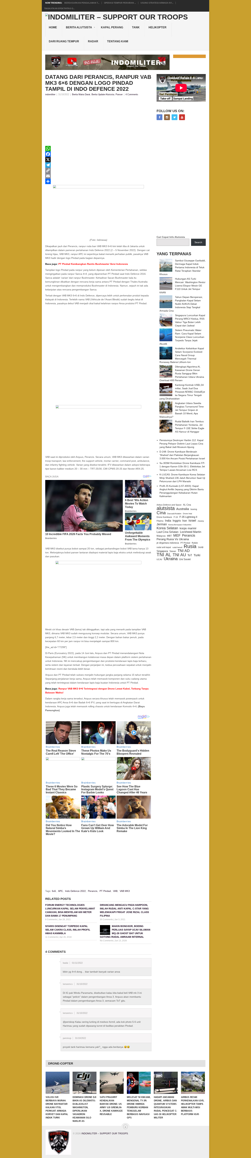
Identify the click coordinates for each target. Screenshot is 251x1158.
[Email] (98, 176)
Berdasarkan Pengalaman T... (81, 3)
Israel (192, 520)
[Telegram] (98, 165)
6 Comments (51, 919)
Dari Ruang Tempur (64, 41)
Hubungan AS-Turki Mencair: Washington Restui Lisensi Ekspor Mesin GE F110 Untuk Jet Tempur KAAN (182, 285)
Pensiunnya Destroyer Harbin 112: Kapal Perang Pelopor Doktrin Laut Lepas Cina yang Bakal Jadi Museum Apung (181, 443)
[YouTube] (182, 117)
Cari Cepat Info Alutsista (171, 237)
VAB (115, 891)
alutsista (166, 508)
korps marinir (188, 528)
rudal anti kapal (164, 547)
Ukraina (171, 558)
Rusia (190, 546)
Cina (161, 512)
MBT (169, 536)
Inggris (177, 520)
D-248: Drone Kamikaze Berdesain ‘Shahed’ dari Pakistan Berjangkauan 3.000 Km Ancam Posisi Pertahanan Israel (182, 455)
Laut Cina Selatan (167, 531)
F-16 (176, 517)
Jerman (162, 524)
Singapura (162, 551)
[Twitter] (174, 117)
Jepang (201, 521)
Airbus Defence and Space (169, 505)
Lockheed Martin (190, 532)
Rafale (195, 543)
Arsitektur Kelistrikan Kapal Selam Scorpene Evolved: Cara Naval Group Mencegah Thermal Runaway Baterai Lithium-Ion (181, 355)
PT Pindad (105, 891)
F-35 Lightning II (188, 517)
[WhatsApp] (98, 148)
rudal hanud (177, 547)
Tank (136, 27)
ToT (189, 555)
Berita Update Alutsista (103, 94)
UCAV (159, 559)
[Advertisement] (98, 122)
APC (60, 891)
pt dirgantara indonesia (168, 543)
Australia (182, 509)
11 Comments (51, 937)
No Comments (106, 940)
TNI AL (164, 554)
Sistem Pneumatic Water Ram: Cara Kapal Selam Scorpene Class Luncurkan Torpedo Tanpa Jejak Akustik (181, 337)
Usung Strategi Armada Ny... (157, 3)
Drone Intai (187, 514)
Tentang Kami (117, 41)
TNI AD (184, 550)
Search (198, 242)
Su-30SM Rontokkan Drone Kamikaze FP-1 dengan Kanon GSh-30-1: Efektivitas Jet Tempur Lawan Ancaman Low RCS (182, 466)
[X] (98, 159)
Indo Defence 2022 (75, 891)
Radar (93, 41)
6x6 (54, 891)
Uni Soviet (185, 559)
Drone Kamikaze (164, 517)
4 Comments (132, 94)
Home (53, 27)
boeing (194, 509)
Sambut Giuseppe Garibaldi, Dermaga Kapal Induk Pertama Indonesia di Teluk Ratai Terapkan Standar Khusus (182, 267)
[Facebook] (98, 154)
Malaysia (161, 536)
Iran (184, 520)
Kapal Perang (112, 27)
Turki (197, 555)
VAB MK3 (125, 891)
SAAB (200, 547)
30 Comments (106, 919)
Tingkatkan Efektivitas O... (59, 8)
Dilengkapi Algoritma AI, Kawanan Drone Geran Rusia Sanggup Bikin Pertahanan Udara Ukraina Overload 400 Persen (181, 373)
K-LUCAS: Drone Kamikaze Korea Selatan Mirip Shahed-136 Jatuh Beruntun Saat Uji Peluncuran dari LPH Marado (182, 478)
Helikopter (157, 27)
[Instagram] (167, 117)
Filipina (160, 521)
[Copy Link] (98, 170)
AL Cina (187, 505)
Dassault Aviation (174, 514)
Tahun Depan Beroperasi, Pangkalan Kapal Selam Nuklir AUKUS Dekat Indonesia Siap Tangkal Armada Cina (181, 304)
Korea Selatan (167, 528)
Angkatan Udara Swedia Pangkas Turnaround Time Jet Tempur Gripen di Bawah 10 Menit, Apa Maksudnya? (181, 410)
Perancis (92, 891)
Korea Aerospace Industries (179, 525)
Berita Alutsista (79, 27)
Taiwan (172, 551)
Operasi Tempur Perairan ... (120, 3)
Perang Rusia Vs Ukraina (173, 539)
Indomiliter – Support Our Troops (104, 1133)
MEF (176, 535)
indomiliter (50, 94)
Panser (119, 94)
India (168, 520)
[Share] (98, 181)
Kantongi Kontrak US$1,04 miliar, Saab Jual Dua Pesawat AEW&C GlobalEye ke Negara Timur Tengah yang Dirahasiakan (182, 392)
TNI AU (179, 555)
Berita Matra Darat (81, 94)
